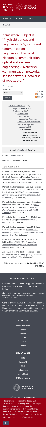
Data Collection (16, 155)
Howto (20, 18)
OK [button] (6, 423)
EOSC (23, 358)
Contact (23, 346)
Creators (22, 150)
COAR (23, 366)
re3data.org (23, 370)
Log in (8, 25)
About (32, 18)
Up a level (9, 86)
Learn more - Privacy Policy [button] (23, 417)
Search (23, 334)
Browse (7, 18)
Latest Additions (23, 326)
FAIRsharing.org (23, 378)
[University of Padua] (26, 9)
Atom (41, 91)
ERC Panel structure (17, 105)
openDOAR (23, 374)
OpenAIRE (23, 362)
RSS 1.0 (40, 94)
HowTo (23, 338)
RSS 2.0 (40, 97)
